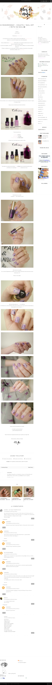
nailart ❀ (23, 461)
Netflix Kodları (7, 622)
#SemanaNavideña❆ (42, 86)
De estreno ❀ (40, 92)
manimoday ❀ (40, 103)
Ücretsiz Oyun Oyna (8, 630)
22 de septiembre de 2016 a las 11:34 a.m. (12, 563)
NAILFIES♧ (40, 109)
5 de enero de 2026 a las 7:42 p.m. (9, 617)
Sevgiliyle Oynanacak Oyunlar (9, 631)
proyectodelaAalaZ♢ (42, 117)
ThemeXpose (18, 683)
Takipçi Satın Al (7, 620)
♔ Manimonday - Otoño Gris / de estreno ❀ (45, 137)
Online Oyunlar (7, 627)
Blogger (29, 0)
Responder (32, 518)
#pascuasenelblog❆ (41, 80)
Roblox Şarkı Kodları (8, 624)
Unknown (9, 472)
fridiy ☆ (39, 99)
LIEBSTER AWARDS (41, 101)
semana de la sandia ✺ (42, 119)
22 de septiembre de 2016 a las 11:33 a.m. (12, 523)
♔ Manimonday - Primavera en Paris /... (16, 499)
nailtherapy (40, 113)
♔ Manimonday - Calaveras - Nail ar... (5, 499)
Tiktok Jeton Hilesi (7, 626)
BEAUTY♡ (40, 88)
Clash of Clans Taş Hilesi (8, 623)
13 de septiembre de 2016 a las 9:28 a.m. (10, 554)
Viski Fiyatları (6, 628)
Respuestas (5, 519)
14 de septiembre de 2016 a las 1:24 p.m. (10, 599)
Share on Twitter (18, 458)
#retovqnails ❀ (12, 461)
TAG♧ (39, 123)
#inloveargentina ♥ (41, 78)
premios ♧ (40, 115)
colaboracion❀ (40, 90)
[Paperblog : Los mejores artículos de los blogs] (2, 678)
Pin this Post (28, 458)
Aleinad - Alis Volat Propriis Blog (12, 509)
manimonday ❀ (18, 461)
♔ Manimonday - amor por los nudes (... (28, 499)
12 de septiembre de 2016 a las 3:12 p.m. (10, 532)
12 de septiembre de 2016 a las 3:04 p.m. (10, 511)
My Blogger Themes (6, 683)
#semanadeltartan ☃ (42, 84)
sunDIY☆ (39, 121)
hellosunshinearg (8, 552)
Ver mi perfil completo (22, 662)
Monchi (6, 597)
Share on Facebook (8, 458)
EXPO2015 (40, 97)
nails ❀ (26, 461)
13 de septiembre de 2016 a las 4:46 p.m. (10, 574)
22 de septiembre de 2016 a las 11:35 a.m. (12, 608)
